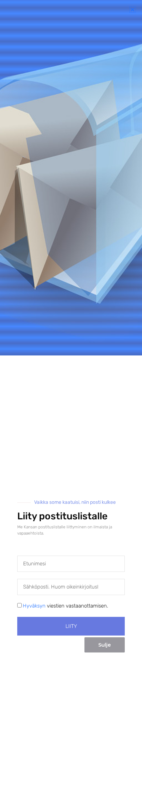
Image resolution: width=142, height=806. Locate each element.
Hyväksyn (34, 606)
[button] (132, 9)
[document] (71, 403)
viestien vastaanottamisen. (65, 606)
